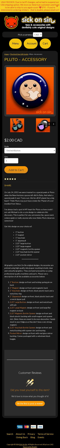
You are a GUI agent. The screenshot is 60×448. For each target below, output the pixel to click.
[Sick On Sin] (30, 28)
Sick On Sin (23, 444)
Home (6, 54)
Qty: (6, 157)
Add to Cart (16, 170)
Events (41, 437)
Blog (32, 437)
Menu (15, 43)
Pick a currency (25, 34)
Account (32, 43)
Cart (45, 43)
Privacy (31, 434)
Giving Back (22, 437)
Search (10, 434)
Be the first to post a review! (30, 403)
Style (6, 146)
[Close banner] (57, 6)
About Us (20, 434)
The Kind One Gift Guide (19, 54)
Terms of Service (45, 434)
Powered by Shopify (30, 447)
